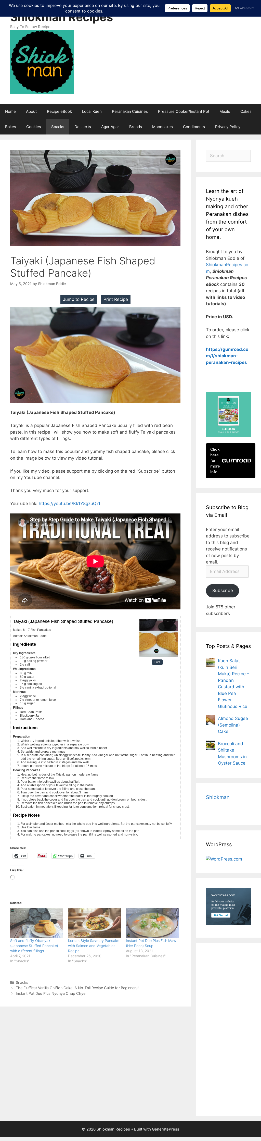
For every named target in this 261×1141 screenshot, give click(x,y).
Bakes (10, 126)
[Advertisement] (228, 1029)
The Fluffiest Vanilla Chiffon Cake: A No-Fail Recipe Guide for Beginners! (77, 988)
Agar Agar (110, 126)
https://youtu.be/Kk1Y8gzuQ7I (69, 503)
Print (157, 662)
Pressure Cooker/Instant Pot (183, 111)
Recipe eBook (59, 111)
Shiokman (218, 797)
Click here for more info (215, 460)
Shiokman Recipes (61, 17)
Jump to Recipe (79, 299)
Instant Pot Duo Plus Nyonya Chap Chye (50, 993)
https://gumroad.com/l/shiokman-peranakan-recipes (227, 356)
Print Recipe (115, 299)
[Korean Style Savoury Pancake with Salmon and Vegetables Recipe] (94, 923)
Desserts (82, 126)
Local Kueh (92, 111)
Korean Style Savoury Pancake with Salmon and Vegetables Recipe (93, 945)
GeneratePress (165, 1129)
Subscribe (222, 590)
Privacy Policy (227, 126)
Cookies (33, 126)
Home (10, 111)
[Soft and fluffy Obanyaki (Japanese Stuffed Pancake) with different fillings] (36, 923)
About (31, 111)
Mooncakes (162, 126)
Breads (135, 126)
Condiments (194, 126)
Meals (224, 111)
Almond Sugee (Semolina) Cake (233, 725)
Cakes (246, 111)
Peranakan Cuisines (130, 111)
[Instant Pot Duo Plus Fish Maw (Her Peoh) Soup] (152, 923)
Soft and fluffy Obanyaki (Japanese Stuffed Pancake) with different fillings (34, 945)
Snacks (57, 126)
